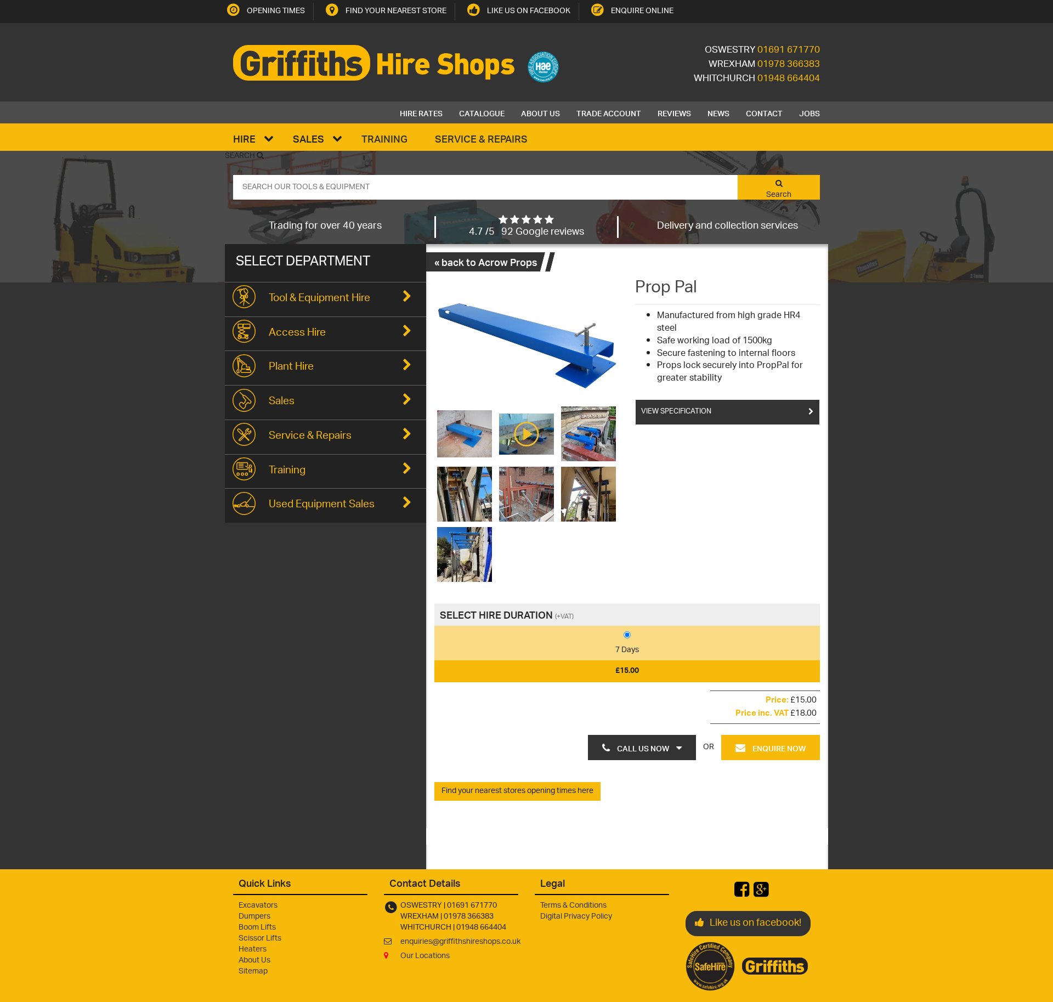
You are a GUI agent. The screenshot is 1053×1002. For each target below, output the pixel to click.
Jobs (809, 112)
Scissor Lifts (260, 938)
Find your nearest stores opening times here (517, 791)
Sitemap (253, 971)
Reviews (674, 112)
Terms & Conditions (573, 905)
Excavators (258, 905)
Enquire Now (778, 747)
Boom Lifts (257, 927)
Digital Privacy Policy (576, 916)
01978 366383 (788, 65)
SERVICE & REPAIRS (481, 138)
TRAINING (384, 138)
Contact (764, 112)
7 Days (627, 650)
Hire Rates (421, 112)
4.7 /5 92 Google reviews (526, 232)
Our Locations (425, 956)
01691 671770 (788, 50)
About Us (540, 112)
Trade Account (608, 112)
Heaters (253, 949)
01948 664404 (788, 79)
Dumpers (254, 916)
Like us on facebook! (755, 923)
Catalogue (482, 112)
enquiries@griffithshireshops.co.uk (460, 941)
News (718, 112)
